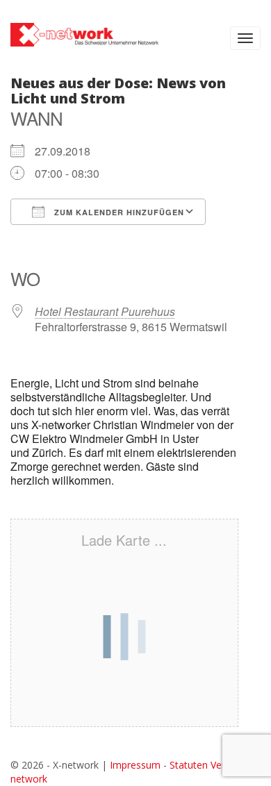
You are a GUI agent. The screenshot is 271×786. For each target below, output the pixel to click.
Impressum (135, 764)
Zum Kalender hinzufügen (117, 212)
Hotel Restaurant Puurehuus (105, 311)
